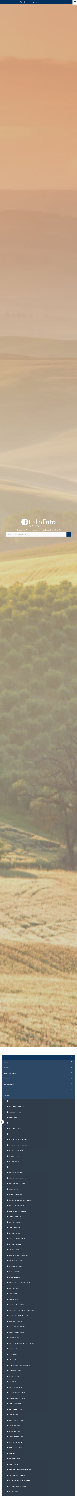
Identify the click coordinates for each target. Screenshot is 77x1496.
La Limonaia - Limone (15, 1371)
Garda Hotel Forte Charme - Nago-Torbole (22, 1310)
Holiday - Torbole (14, 1338)
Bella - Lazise (13, 1167)
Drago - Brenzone (14, 1272)
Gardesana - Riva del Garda (17, 1327)
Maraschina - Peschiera (16, 1420)
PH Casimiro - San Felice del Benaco (19, 1481)
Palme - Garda (13, 1464)
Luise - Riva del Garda (15, 1404)
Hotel (6, 1057)
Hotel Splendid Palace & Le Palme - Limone (22, 1343)
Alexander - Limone (15, 1112)
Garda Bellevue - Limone (16, 1305)
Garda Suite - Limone (15, 1321)
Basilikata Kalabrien (10, 1073)
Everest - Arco (13, 1299)
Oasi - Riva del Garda (15, 1442)
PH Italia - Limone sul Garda (17, 1486)
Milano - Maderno (14, 1431)
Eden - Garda (13, 1294)
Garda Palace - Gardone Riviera (18, 1316)
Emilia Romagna (9, 1084)
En (33, 2)
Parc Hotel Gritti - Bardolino (18, 1475)
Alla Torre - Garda (15, 1128)
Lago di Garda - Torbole (16, 1387)
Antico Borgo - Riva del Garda (18, 1139)
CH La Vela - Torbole (15, 1244)
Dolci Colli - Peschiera (15, 1261)
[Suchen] (68, 534)
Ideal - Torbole (13, 1354)
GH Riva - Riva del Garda (16, 1332)
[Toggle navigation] (74, 2)
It (29, 2)
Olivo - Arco (12, 1453)
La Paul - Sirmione (14, 1376)
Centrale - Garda (14, 1233)
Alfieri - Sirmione (14, 1117)
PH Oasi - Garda (13, 1492)
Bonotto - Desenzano (15, 1194)
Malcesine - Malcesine (15, 1415)
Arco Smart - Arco (14, 1156)
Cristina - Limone (14, 1250)
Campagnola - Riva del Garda (18, 1211)
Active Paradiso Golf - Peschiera (19, 1101)
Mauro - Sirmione (14, 1426)
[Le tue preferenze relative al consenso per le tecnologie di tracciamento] (2, 1122)
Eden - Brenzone (14, 1288)
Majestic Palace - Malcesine (17, 1409)
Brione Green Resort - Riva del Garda (20, 1200)
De (37, 2)
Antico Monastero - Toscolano (18, 1145)
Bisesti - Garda (13, 1189)
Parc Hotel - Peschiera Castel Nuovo (20, 1470)
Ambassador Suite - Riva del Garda (20, 1134)
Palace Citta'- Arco (14, 1459)
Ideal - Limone (13, 1349)
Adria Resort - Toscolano (17, 1106)
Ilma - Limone (13, 1360)
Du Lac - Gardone (14, 1277)
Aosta (6, 1062)
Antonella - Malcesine (16, 1150)
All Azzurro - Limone (15, 1123)
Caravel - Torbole (14, 1222)
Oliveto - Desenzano (15, 1448)
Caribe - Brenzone (14, 1228)
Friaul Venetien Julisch (11, 1090)
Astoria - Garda (14, 1161)
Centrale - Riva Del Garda (17, 1238)
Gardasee (7, 1095)
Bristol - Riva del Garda (16, 1205)
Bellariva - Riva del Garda (17, 1184)
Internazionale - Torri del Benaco (19, 1365)
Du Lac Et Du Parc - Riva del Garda (19, 1283)
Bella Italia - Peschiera (16, 1172)
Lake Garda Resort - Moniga (17, 1393)
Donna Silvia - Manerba (16, 1266)
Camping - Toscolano (15, 1217)
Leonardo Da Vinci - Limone (17, 1398)
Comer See (7, 1079)
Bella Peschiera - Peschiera (17, 1178)
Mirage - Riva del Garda (16, 1437)
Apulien (6, 1068)
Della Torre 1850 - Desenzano (18, 1255)
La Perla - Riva (13, 1382)
